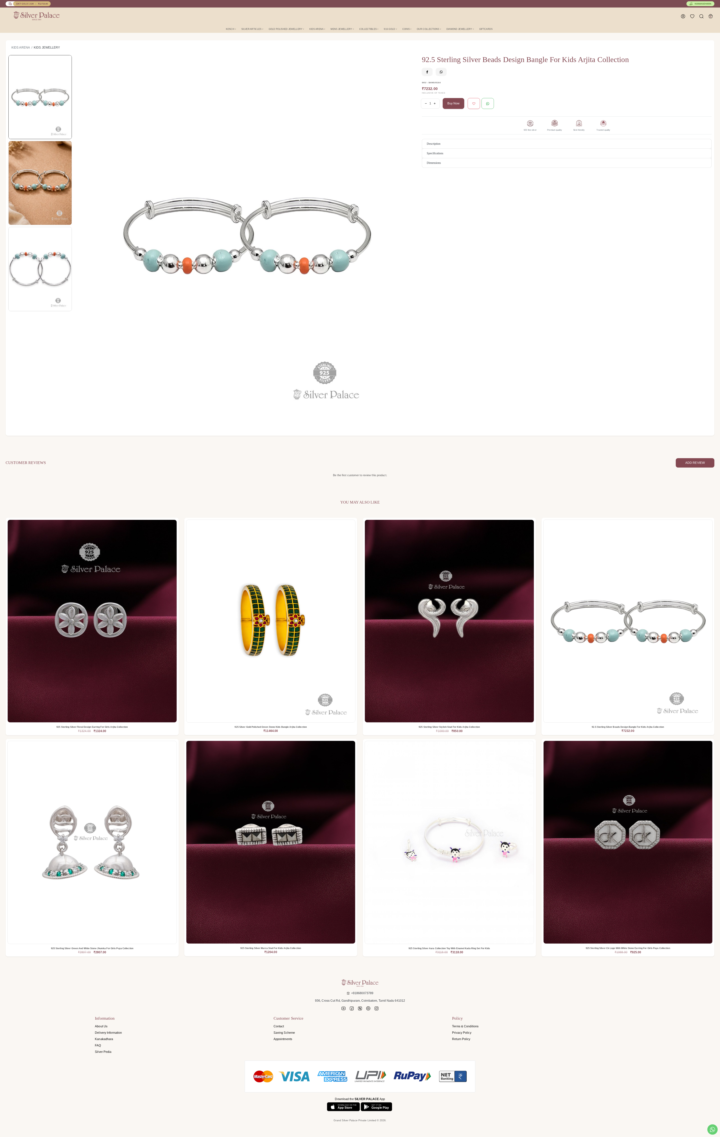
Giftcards (486, 29)
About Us (101, 1026)
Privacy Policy (461, 1032)
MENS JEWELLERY (341, 29)
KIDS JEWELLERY (47, 47)
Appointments (283, 1039)
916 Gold (389, 29)
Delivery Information (108, 1032)
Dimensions (434, 162)
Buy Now (453, 103)
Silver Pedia (103, 1051)
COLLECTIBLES (368, 29)
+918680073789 (362, 993)
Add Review (695, 462)
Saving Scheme (284, 1032)
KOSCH (230, 29)
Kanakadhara (703, 4)
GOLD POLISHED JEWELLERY (285, 29)
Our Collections (428, 29)
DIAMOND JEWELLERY (459, 29)
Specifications (435, 153)
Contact (279, 1026)
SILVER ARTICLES (251, 29)
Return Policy (461, 1039)
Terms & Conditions (465, 1026)
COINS (406, 29)
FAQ (98, 1045)
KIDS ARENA (316, 29)
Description (433, 143)
